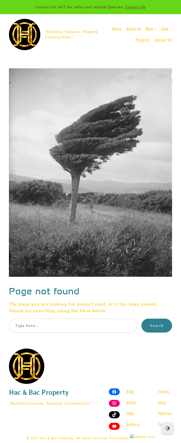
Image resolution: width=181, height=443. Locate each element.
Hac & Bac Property (39, 392)
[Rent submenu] (155, 29)
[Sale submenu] (170, 29)
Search (157, 325)
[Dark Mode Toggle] (167, 428)
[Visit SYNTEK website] (142, 436)
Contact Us (135, 7)
